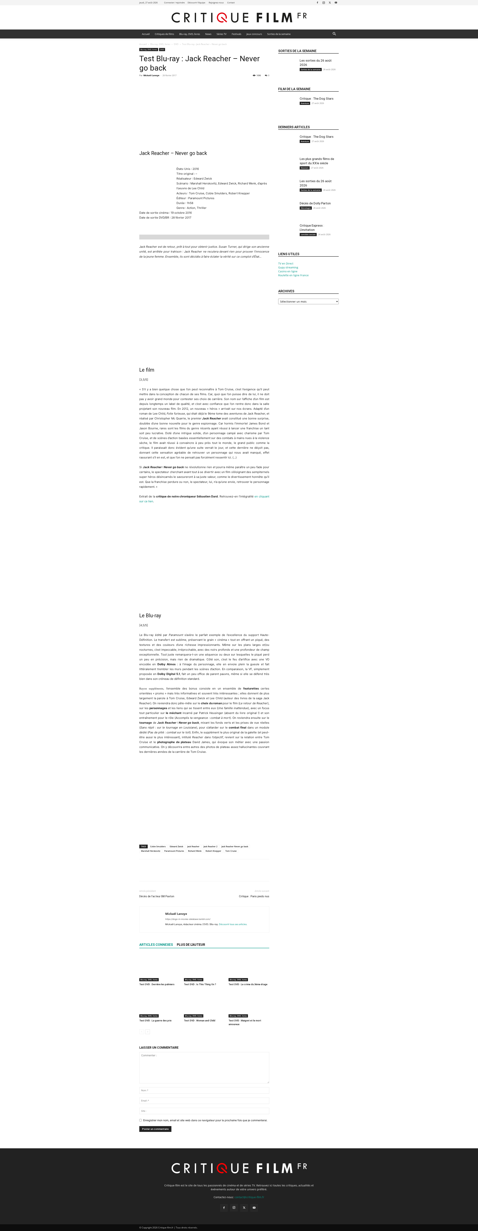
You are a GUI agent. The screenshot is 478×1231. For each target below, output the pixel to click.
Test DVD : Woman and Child (199, 1020)
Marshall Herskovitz (150, 850)
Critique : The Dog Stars (316, 98)
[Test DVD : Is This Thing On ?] (204, 967)
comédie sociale (308, 234)
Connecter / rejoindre (174, 2)
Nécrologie (306, 208)
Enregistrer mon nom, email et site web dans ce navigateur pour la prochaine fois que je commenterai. (205, 1120)
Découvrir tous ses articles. (233, 924)
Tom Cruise (231, 850)
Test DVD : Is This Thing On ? (200, 984)
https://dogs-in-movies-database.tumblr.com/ (187, 919)
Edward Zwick (176, 846)
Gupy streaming (288, 267)
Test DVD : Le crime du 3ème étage (248, 984)
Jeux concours (254, 34)
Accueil (146, 34)
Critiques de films (164, 34)
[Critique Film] (239, 17)
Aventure (305, 103)
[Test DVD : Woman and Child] (204, 1003)
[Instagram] (323, 2)
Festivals (236, 34)
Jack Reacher (193, 846)
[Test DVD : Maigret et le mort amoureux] (249, 1003)
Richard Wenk (194, 850)
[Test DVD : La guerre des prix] (159, 1003)
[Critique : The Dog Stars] (287, 109)
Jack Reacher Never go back (234, 846)
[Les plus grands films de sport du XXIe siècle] (287, 169)
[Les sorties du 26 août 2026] (287, 70)
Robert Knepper (213, 850)
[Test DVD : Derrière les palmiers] (159, 967)
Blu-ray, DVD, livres (189, 34)
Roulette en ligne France (293, 275)
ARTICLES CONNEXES (156, 945)
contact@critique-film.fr (249, 1197)
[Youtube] (336, 2)
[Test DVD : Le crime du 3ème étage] (249, 967)
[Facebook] (317, 2)
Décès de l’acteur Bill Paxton (156, 896)
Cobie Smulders (158, 846)
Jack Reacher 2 (210, 846)
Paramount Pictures (174, 850)
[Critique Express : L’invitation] (287, 235)
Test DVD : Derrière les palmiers (156, 984)
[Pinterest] (160, 84)
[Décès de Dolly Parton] (287, 213)
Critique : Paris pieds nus (254, 896)
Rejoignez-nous (216, 2)
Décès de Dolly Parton (315, 203)
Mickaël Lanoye (151, 75)
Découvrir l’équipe (196, 2)
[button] (334, 34)
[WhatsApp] (169, 84)
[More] (177, 84)
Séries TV (221, 34)
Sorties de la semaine (279, 34)
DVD (176, 44)
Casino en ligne (287, 271)
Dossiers (304, 167)
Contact (231, 2)
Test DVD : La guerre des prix (155, 1020)
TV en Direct (285, 263)
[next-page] (147, 1031)
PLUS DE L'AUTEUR (191, 945)
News (208, 34)
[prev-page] (141, 1031)
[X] (330, 2)
